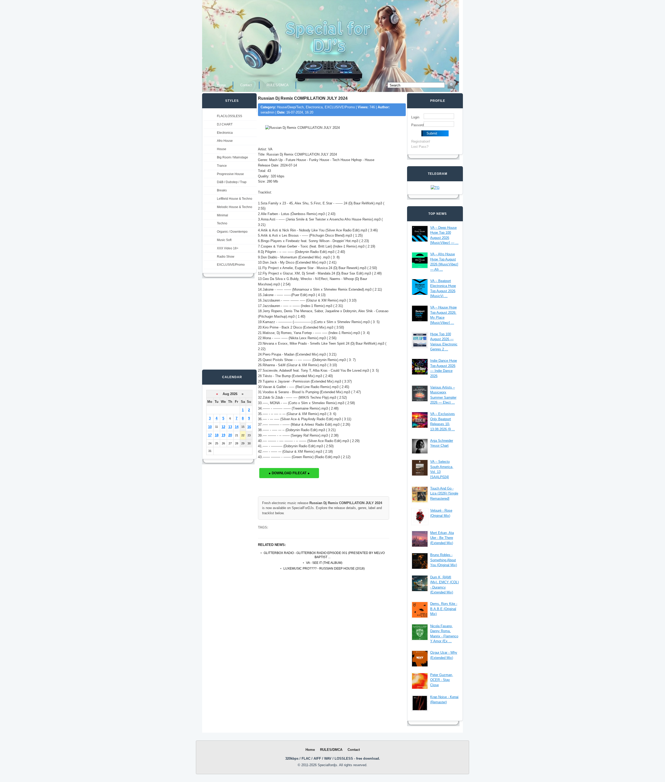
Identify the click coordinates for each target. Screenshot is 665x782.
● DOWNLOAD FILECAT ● (289, 473)
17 (210, 435)
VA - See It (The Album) (324, 563)
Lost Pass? (419, 147)
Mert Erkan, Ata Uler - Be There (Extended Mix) (442, 538)
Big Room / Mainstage (232, 157)
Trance (222, 166)
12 (223, 427)
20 (230, 435)
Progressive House (230, 174)
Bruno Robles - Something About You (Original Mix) (443, 560)
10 (210, 427)
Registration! (420, 141)
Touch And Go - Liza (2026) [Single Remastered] (444, 493)
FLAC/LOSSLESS (229, 116)
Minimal (222, 215)
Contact (246, 85)
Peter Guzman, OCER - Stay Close (441, 680)
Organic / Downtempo (232, 231)
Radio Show (225, 256)
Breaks (222, 190)
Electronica (225, 133)
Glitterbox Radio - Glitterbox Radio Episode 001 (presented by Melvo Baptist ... (324, 555)
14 (236, 427)
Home (221, 85)
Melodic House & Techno (234, 207)
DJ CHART (224, 124)
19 (223, 435)
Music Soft (224, 240)
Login (415, 117)
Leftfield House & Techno (234, 198)
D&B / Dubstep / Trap (232, 182)
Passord (417, 125)
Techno (222, 223)
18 (216, 435)
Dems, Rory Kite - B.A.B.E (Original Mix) (443, 609)
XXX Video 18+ (227, 248)
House (221, 149)
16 (249, 427)
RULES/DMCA (278, 85)
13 (230, 427)
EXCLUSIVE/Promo (231, 264)
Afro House (225, 141)
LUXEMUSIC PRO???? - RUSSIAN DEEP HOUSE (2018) (324, 568)
